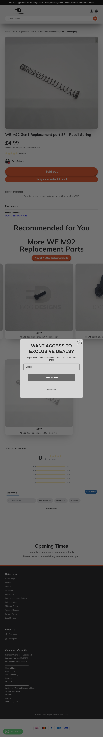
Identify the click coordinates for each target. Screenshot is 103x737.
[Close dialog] (79, 343)
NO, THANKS (51, 389)
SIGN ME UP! (51, 377)
